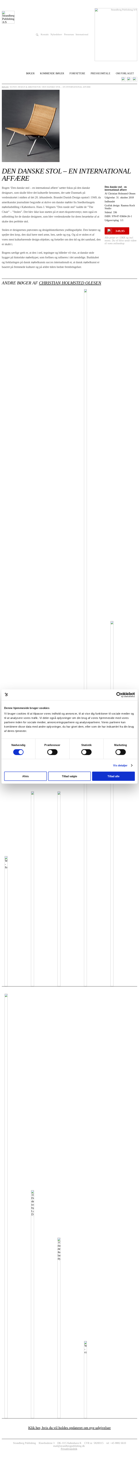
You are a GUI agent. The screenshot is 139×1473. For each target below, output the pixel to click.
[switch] (52, 752)
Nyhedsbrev (56, 34)
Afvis (25, 776)
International (82, 34)
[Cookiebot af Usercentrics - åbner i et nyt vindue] (119, 694)
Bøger (30, 73)
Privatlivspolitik (69, 1449)
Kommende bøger (52, 73)
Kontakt (45, 34)
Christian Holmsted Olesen (70, 283)
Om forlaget (125, 73)
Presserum (69, 34)
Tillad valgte (69, 776)
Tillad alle (113, 776)
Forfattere (77, 73)
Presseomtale (100, 73)
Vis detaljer (120, 765)
